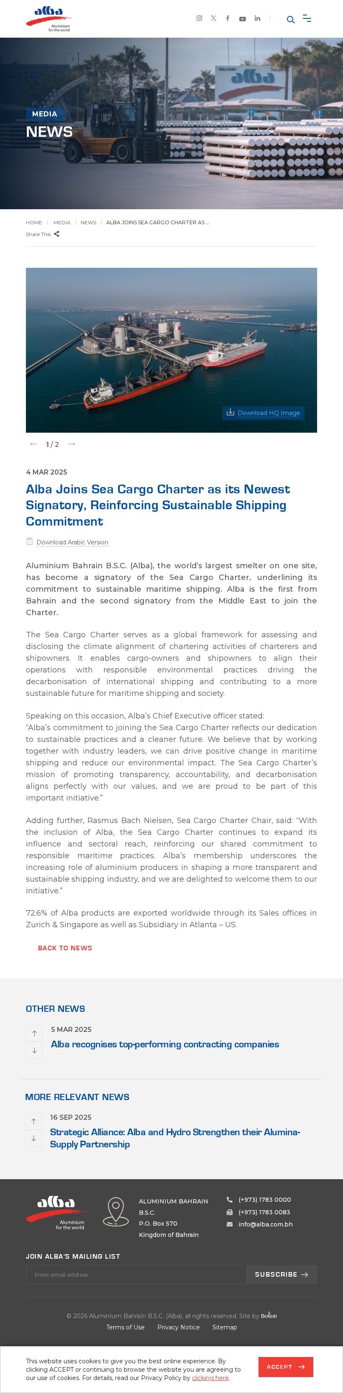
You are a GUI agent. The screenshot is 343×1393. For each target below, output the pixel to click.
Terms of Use (125, 1327)
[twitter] (214, 19)
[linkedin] (258, 19)
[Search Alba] (290, 19)
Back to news (65, 948)
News (88, 222)
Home (34, 222)
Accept (280, 1367)
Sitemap (224, 1327)
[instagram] (200, 19)
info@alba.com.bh (265, 1224)
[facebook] (228, 19)
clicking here (210, 1378)
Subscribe (276, 1274)
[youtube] (242, 20)
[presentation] (33, 444)
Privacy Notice (178, 1327)
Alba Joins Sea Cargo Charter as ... (158, 222)
